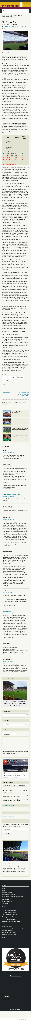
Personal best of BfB (7, 901)
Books (3, 890)
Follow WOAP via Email (8, 821)
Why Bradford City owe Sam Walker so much (19, 435)
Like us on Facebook (8, 805)
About (3, 888)
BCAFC (23, 402)
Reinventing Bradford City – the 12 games (12, 896)
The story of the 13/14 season (9, 914)
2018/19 (19, 402)
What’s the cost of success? (18, 419)
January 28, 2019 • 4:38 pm (8, 661)
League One (5, 403)
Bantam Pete (7, 611)
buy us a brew (23, 867)
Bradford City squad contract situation (11, 921)
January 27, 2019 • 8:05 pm (8, 592)
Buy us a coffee (7, 863)
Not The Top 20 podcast (14, 64)
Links (3, 937)
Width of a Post (9, 26)
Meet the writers (6, 899)
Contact (4, 924)
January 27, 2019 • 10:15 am (8, 465)
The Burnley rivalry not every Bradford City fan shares (20, 411)
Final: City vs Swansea (7, 930)
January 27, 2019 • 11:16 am (8, 519)
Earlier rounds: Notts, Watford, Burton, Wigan (13, 928)
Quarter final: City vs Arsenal (9, 932)
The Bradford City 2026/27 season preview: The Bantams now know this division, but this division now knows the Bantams (20, 429)
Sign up (7, 833)
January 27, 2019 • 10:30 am (8, 496)
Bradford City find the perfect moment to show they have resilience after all (22, 394)
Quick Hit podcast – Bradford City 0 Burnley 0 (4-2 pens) (15, 791)
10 (4, 28)
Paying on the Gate (7, 892)
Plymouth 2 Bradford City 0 (18, 785)
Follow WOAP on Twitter (9, 813)
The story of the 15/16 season (9, 919)
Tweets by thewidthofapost (9, 816)
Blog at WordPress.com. (15, 1009)
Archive (4, 906)
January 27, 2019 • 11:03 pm (8, 645)
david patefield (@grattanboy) (11, 494)
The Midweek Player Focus (8, 908)
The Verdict (5, 903)
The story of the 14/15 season (9, 917)
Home (3, 15)
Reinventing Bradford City (8, 894)
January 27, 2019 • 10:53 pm (8, 613)
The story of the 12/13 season (9, 912)
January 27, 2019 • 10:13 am (8, 452)
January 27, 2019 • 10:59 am (8, 507)
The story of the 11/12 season (9, 910)
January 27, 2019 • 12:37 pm (8, 552)
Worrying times (6, 392)
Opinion (9, 15)
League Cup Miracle (7, 926)
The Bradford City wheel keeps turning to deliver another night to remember (15, 795)
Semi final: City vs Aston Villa (9, 934)
